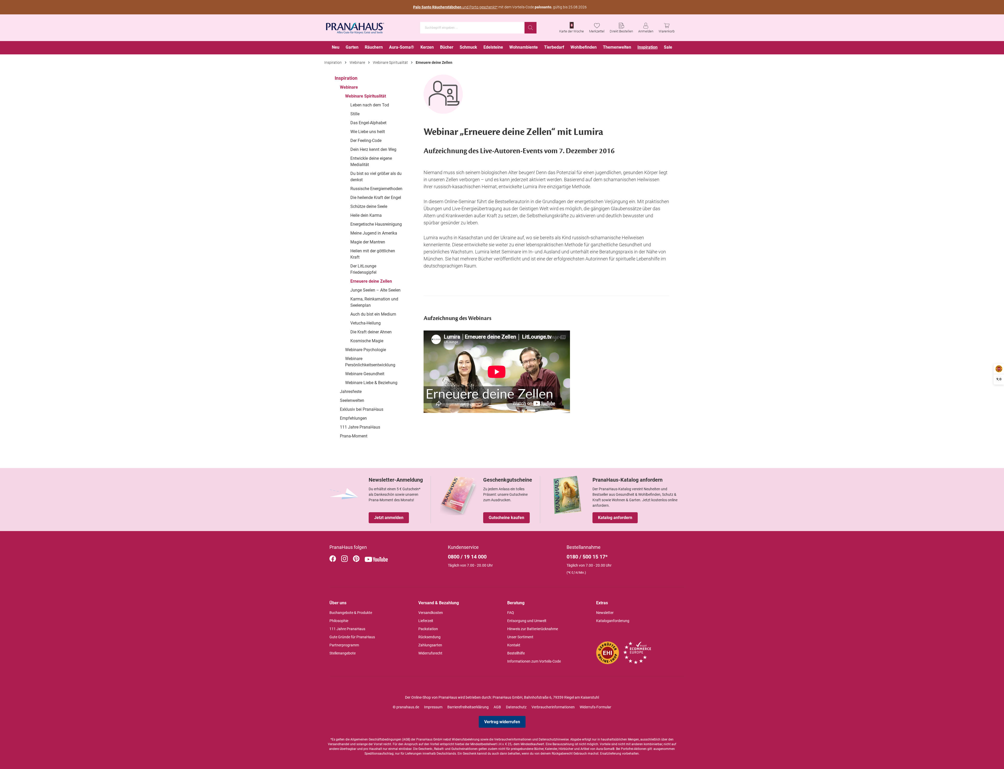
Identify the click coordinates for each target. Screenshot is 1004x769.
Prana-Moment (353, 436)
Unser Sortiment (520, 637)
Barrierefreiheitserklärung (468, 707)
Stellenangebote (342, 653)
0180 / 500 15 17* (587, 557)
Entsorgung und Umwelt (526, 621)
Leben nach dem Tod (369, 104)
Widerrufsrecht (430, 653)
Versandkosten (430, 613)
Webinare (349, 87)
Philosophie (338, 621)
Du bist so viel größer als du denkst (376, 176)
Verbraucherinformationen (553, 707)
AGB (497, 707)
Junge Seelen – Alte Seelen (375, 290)
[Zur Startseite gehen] (355, 27)
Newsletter (605, 613)
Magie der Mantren (367, 242)
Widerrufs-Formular (595, 707)
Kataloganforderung (612, 621)
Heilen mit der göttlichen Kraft (372, 254)
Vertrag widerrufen (502, 721)
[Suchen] (530, 27)
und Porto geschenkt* (455, 7)
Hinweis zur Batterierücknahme (532, 629)
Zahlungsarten (430, 645)
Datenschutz (516, 707)
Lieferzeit (425, 621)
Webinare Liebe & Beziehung (371, 382)
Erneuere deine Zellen (371, 281)
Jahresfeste (351, 391)
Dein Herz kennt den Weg (373, 149)
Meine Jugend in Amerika (373, 233)
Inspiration (346, 78)
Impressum (433, 707)
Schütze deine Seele (368, 206)
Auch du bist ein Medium (373, 314)
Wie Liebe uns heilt (367, 131)
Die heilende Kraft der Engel (375, 197)
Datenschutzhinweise (554, 739)
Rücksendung (429, 637)
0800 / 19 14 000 (467, 557)
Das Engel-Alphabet (368, 122)
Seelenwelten (352, 400)
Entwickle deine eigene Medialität (371, 161)
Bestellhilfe (516, 653)
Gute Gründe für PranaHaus (352, 637)
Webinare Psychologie (365, 349)
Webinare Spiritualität (365, 96)
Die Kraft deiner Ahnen (371, 331)
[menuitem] (336, 47)
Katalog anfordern (615, 517)
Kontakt (513, 645)
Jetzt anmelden (388, 517)
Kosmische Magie (366, 340)
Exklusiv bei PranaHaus (361, 409)
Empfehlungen (353, 418)
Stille (355, 113)
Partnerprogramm (344, 645)
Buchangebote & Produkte (350, 613)
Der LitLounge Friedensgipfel (363, 269)
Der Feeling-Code (365, 140)
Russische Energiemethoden (376, 188)
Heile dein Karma (366, 215)
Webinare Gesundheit (364, 373)
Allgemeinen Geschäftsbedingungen (375, 739)
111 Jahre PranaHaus (360, 427)
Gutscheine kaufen (506, 517)
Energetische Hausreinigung (376, 224)
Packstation (428, 629)
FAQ (510, 613)
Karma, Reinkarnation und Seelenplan (374, 302)
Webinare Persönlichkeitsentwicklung (370, 361)
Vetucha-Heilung (365, 323)
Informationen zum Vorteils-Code (534, 661)
